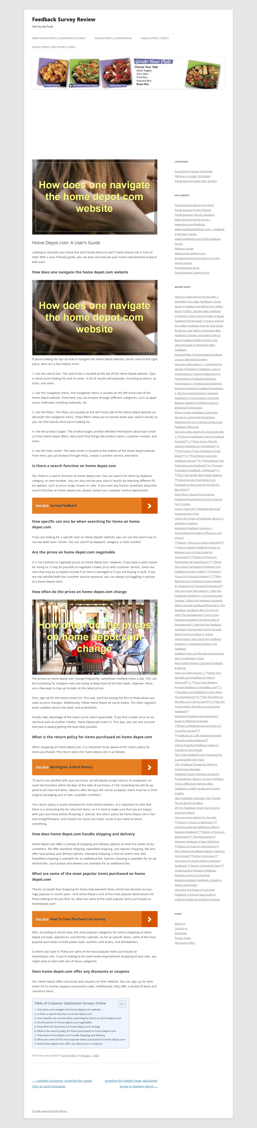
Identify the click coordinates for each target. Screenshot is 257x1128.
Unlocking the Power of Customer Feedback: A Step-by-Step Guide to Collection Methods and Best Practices (197, 894)
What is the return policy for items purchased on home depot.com (76, 1031)
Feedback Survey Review (63, 19)
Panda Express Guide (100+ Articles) (196, 181)
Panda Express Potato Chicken (193, 210)
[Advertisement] (128, 124)
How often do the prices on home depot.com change (68, 1026)
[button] (120, 1004)
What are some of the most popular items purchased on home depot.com (81, 1039)
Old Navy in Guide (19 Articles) (192, 176)
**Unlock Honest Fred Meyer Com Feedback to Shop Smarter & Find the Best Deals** (197, 484)
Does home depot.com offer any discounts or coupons (69, 1043)
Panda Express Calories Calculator (195, 215)
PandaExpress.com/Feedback (113, 38)
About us (180, 923)
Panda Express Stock (187, 268)
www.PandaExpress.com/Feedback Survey (59, 38)
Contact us (181, 928)
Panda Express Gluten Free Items (194, 205)
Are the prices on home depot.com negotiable (64, 1022)
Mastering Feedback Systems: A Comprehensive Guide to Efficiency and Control (198, 533)
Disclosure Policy (185, 943)
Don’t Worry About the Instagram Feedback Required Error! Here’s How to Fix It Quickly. (198, 499)
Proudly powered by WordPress (49, 1111)
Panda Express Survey (155, 38)
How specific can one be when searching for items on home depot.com (79, 1018)
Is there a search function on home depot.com (64, 1014)
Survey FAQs (69, 1055)
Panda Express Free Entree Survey (54, 47)
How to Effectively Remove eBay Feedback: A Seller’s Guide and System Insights (197, 788)
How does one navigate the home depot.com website (69, 1009)
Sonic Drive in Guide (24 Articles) (194, 171)
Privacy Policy (183, 938)
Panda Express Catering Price (192, 272)
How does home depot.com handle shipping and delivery (71, 1035)
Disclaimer (181, 933)
